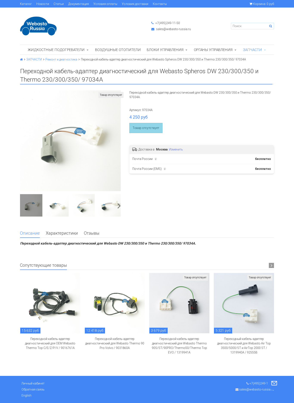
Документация (78, 3)
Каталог (26, 3)
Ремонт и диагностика (61, 59)
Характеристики (62, 233)
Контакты (160, 3)
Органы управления (213, 50)
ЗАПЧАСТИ (252, 50)
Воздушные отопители (118, 50)
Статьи (59, 3)
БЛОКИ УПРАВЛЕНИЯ (165, 50)
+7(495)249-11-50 (167, 23)
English (26, 395)
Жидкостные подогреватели (56, 50)
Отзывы (91, 233)
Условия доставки (135, 3)
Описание (30, 233)
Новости (42, 3)
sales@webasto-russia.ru (173, 29)
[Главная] (21, 59)
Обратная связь (33, 389)
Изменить (176, 149)
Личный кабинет (33, 383)
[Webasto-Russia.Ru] (81, 26)
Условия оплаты (105, 3)
